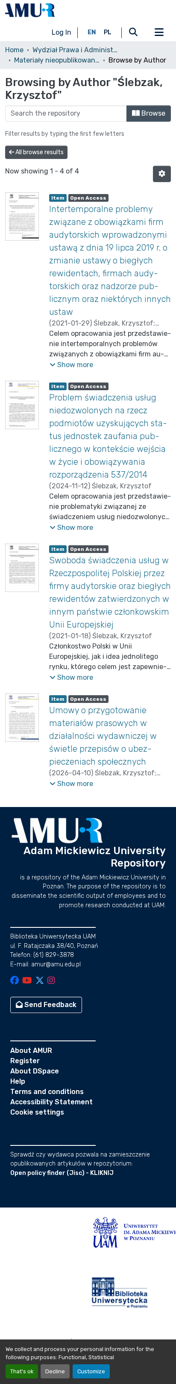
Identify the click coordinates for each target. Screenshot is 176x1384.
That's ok (21, 1371)
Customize (91, 1371)
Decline (55, 1371)
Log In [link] (61, 32)
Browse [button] (152, 113)
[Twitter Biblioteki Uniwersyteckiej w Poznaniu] (39, 981)
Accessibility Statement (51, 1102)
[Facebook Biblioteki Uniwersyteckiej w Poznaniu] (14, 981)
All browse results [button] (39, 152)
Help (17, 1081)
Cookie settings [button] (37, 1112)
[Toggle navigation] (159, 32)
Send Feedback (49, 1005)
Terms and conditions (47, 1092)
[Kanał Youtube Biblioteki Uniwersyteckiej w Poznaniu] (27, 981)
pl (107, 32)
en (92, 32)
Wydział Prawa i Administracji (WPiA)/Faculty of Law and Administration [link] (75, 50)
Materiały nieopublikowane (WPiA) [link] (57, 60)
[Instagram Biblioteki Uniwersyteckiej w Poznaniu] (51, 981)
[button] (30, 10)
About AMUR (31, 1050)
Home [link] (14, 50)
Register (25, 1061)
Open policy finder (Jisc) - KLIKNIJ (62, 1173)
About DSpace (34, 1071)
